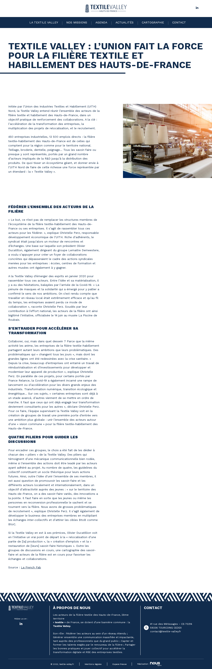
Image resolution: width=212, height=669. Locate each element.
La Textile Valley (43, 22)
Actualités (125, 22)
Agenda (101, 22)
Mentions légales (93, 664)
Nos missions (76, 22)
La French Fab (31, 567)
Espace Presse (119, 664)
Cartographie (153, 22)
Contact (179, 22)
